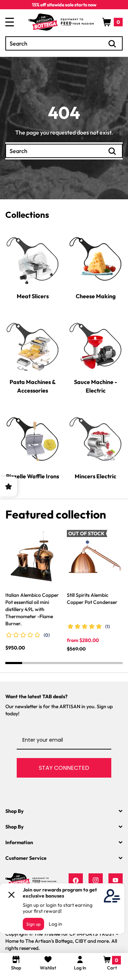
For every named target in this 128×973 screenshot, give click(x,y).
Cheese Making (96, 296)
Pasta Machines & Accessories (33, 386)
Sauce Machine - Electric (95, 386)
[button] (112, 22)
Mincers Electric (95, 476)
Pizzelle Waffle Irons (32, 476)
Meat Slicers (33, 296)
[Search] (112, 44)
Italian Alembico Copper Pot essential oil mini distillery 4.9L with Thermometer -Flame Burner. (32, 609)
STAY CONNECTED (64, 768)
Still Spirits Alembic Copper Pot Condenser (92, 598)
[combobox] (64, 43)
